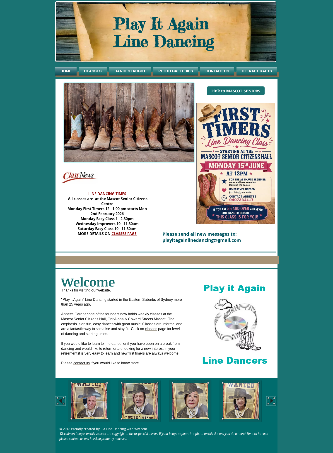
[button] (118, 122)
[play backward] (61, 401)
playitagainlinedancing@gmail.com (201, 240)
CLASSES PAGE (124, 233)
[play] (187, 155)
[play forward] (271, 401)
